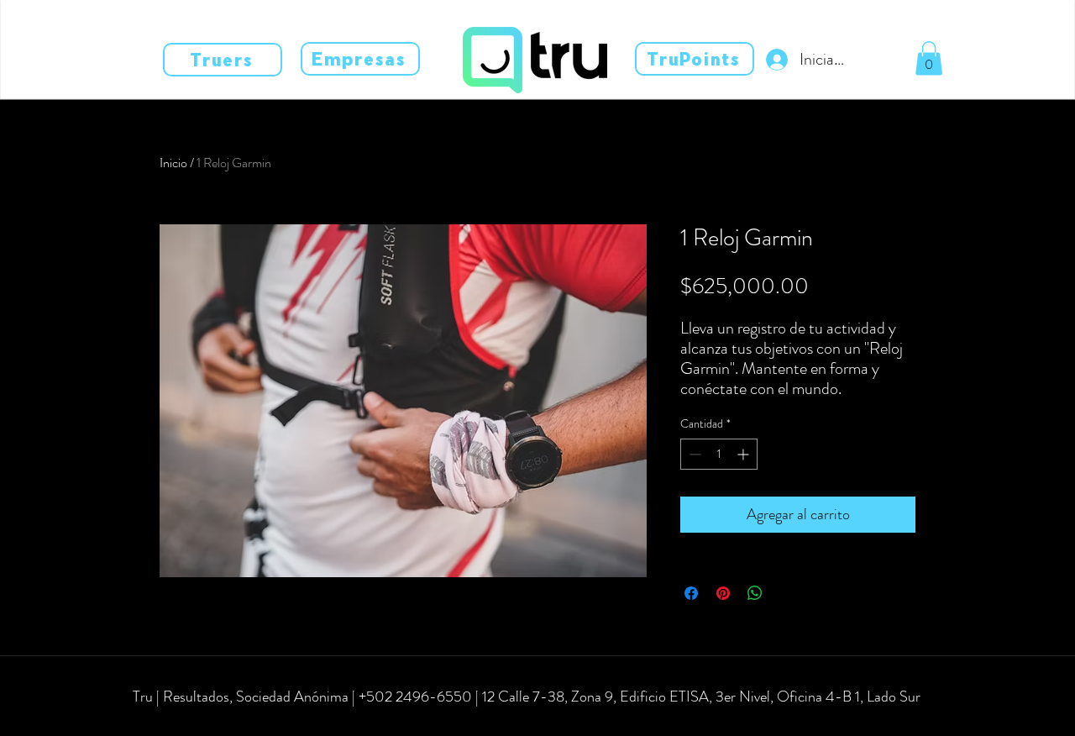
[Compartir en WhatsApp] (755, 593)
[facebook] (159, 720)
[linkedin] (210, 720)
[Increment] (744, 454)
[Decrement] (693, 454)
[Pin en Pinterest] (723, 593)
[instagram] (184, 720)
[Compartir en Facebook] (691, 593)
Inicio (173, 162)
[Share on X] (787, 593)
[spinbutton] (719, 454)
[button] (929, 58)
